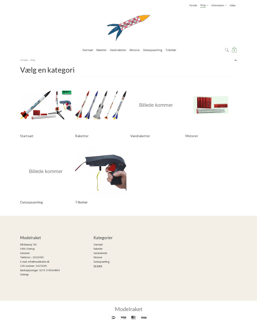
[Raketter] (100, 105)
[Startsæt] (45, 105)
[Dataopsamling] (45, 171)
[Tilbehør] (100, 171)
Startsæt (98, 244)
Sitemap (24, 274)
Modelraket (128, 309)
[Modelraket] (128, 28)
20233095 (38, 257)
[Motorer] (211, 105)
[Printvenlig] (235, 60)
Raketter (98, 248)
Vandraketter (100, 253)
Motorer (98, 257)
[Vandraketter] (155, 105)
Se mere (98, 266)
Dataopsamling (101, 261)
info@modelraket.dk (38, 261)
